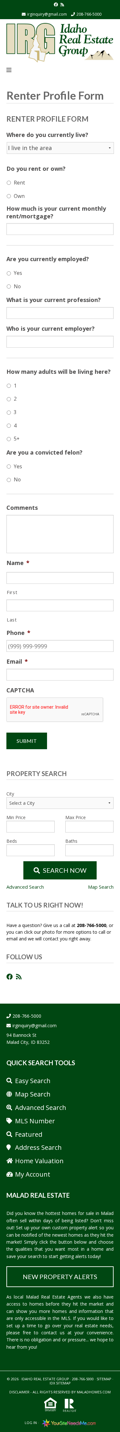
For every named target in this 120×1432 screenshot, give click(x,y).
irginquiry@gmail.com (47, 14)
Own (19, 196)
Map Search (101, 887)
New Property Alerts (60, 1276)
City (10, 794)
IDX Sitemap (60, 1383)
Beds (11, 841)
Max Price (75, 817)
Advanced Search (25, 887)
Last (12, 619)
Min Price (16, 817)
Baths (71, 841)
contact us (53, 1333)
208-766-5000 (88, 14)
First (12, 592)
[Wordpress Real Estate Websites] (68, 1422)
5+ (17, 438)
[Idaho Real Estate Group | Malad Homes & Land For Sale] (60, 41)
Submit (27, 741)
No (17, 286)
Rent (19, 182)
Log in (31, 1422)
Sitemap (104, 1378)
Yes (18, 272)
